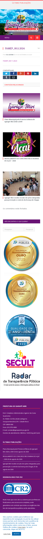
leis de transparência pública (13, 508)
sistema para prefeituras (31, 500)
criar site (17, 500)
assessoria (19, 502)
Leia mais (21, 527)
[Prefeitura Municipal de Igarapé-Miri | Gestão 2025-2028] (21, 22)
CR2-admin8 (9, 55)
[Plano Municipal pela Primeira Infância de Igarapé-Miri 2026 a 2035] (21, 105)
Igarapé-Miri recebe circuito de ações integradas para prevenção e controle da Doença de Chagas (22, 199)
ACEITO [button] (16, 534)
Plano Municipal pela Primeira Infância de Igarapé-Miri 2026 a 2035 (19, 120)
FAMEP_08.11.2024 (10, 61)
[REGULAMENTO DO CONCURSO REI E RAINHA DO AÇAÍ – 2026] (21, 144)
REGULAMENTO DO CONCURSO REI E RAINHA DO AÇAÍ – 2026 (22, 5)
